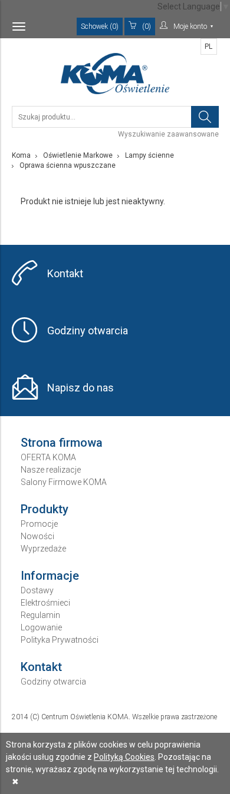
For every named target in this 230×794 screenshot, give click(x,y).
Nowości (37, 536)
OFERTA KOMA (48, 457)
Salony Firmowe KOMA (64, 482)
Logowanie (41, 627)
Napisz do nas (80, 387)
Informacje (50, 576)
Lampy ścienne (149, 155)
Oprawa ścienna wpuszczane (67, 165)
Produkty (44, 509)
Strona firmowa (62, 443)
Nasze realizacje (51, 469)
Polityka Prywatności (59, 639)
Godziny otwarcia (87, 330)
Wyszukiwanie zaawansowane (168, 134)
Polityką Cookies (124, 757)
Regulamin (40, 615)
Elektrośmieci (45, 602)
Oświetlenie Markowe (78, 155)
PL (208, 46)
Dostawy (37, 590)
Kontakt (65, 273)
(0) (146, 26)
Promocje (39, 524)
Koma (21, 155)
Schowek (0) (100, 26)
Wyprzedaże (43, 548)
